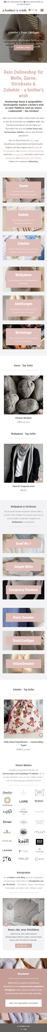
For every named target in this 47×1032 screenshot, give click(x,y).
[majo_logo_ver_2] (23, 858)
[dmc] (7, 832)
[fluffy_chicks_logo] (23, 832)
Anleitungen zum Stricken (30, 158)
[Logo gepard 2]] (7, 812)
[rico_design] (39, 842)
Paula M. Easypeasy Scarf (23, 486)
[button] (5, 400)
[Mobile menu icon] (42, 10)
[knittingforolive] (39, 811)
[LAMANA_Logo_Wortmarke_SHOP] (7, 850)
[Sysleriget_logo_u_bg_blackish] (23, 811)
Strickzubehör (9, 151)
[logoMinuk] (7, 841)
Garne (32, 140)
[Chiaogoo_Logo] (7, 792)
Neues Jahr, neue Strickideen (23, 929)
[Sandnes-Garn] (39, 822)
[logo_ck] (39, 792)
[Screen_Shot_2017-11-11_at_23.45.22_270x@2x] (7, 821)
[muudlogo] (39, 832)
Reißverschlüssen (35, 151)
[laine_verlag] (23, 801)
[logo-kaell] (23, 842)
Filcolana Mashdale (23, 418)
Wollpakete (10, 158)
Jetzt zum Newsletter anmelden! (23, 1003)
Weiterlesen (22, 946)
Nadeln (37, 147)
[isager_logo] (39, 851)
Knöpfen (23, 151)
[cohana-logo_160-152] (7, 801)
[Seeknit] (23, 792)
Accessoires (18, 154)
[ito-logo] (7, 859)
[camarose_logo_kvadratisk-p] (23, 822)
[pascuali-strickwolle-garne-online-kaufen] (23, 851)
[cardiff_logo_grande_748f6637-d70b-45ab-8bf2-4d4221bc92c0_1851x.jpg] (39, 859)
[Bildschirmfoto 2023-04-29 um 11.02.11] (39, 801)
